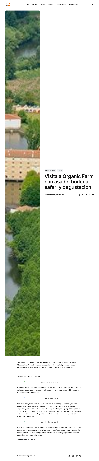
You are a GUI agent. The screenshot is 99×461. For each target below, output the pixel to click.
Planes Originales (61, 4)
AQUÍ (71, 367)
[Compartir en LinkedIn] (86, 195)
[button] (92, 4)
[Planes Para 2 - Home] (13, 4)
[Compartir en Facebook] (79, 195)
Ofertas (43, 4)
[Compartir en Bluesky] (93, 194)
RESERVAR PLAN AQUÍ (27, 440)
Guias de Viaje (73, 4)
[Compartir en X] (83, 195)
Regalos (50, 4)
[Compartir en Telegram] (89, 195)
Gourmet (35, 4)
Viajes (27, 4)
